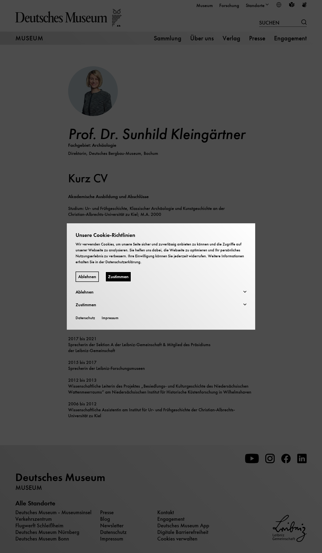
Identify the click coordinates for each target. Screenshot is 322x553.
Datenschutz (85, 317)
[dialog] (161, 276)
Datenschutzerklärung (122, 261)
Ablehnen (87, 276)
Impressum (110, 317)
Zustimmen (118, 276)
